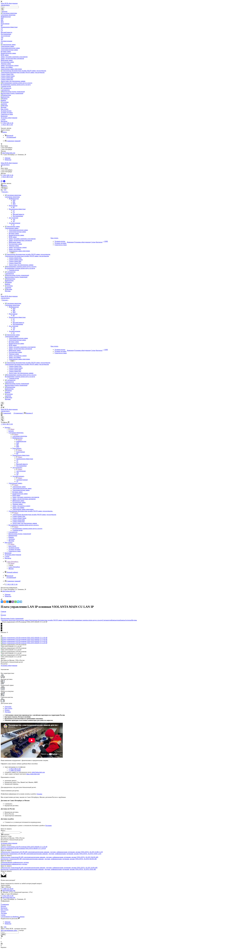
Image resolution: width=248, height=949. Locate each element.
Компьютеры (115, 620)
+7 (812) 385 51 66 (7, 123)
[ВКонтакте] (2, 602)
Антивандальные (22, 480)
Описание (8, 706)
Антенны (128, 620)
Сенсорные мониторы (19, 436)
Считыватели (106, 620)
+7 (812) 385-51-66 (15, 769)
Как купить (12, 546)
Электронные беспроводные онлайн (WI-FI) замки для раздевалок (34, 514)
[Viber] (13, 602)
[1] (124, 624)
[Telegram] (4, 181)
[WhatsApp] (2, 181)
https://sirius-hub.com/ (33, 774)
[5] (124, 631)
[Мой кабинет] (2, 406)
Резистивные (20, 452)
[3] (124, 627)
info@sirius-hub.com (8, 153)
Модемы (134, 620)
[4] (124, 629)
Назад (12, 429)
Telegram (7, 158)
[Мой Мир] (7, 602)
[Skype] (18, 602)
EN (5, 190)
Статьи (3, 915)
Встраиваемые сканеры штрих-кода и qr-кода (27, 528)
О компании (5, 904)
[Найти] (2, 9)
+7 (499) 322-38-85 (15, 770)
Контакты (4, 908)
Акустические (21, 471)
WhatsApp (8, 159)
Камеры (122, 620)
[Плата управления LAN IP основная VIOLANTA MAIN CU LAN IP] (24, 637)
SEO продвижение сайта (9, 930)
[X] (10, 602)
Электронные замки (19, 486)
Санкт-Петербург (14, 567)
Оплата (7, 710)
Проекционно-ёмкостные (24, 459)
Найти (3, 934)
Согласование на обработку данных (13, 916)
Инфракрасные (21, 441)
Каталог (11, 431)
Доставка (8, 712)
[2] (124, 625)
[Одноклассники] (4, 602)
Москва (11, 568)
